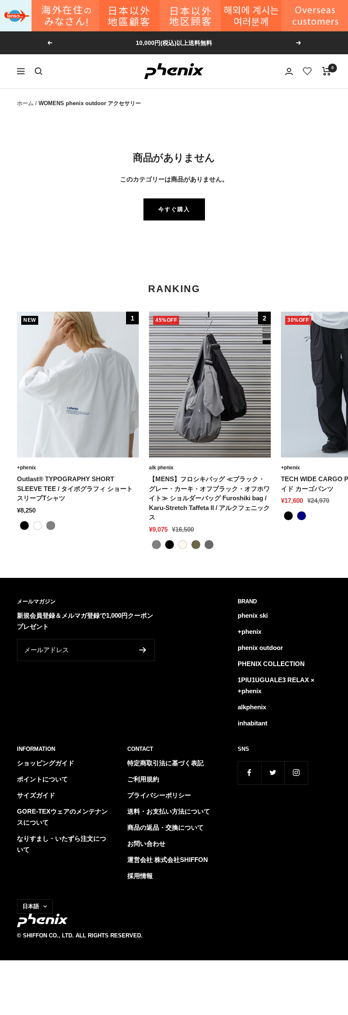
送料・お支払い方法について (168, 811)
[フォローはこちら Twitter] (272, 772)
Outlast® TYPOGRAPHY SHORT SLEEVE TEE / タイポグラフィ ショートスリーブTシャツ (75, 488)
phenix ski (253, 615)
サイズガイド (36, 795)
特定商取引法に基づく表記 (165, 763)
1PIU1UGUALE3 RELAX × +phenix (276, 685)
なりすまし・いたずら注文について (61, 844)
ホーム (25, 103)
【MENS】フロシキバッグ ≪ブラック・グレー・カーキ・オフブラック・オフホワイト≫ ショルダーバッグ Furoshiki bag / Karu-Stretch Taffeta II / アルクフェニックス (209, 498)
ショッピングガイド (45, 763)
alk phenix (161, 468)
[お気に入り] (307, 71)
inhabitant (252, 723)
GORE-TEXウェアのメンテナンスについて (62, 817)
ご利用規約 (143, 779)
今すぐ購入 (174, 209)
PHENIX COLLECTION (271, 663)
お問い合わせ (146, 843)
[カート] (326, 71)
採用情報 (140, 875)
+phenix (26, 468)
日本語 (30, 906)
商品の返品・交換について (165, 827)
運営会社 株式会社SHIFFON (167, 859)
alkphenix (252, 707)
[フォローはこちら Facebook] (249, 772)
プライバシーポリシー (159, 795)
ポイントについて (42, 779)
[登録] (142, 650)
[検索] (38, 71)
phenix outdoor (260, 647)
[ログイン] (289, 71)
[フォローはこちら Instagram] (296, 772)
